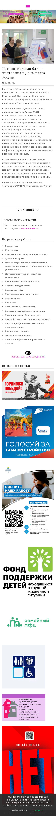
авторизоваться (28, 228)
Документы (11, 250)
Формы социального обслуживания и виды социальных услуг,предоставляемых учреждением (29, 266)
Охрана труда (13, 298)
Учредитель (11, 245)
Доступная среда (14, 258)
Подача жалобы (14, 289)
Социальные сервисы (17, 331)
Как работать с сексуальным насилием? (27, 319)
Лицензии (10, 302)
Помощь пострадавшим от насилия (25, 310)
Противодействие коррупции (21, 294)
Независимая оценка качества (22, 281)
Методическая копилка (18, 335)
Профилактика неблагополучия (23, 315)
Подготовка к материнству (20, 306)
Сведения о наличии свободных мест (26, 254)
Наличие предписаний (17, 285)
